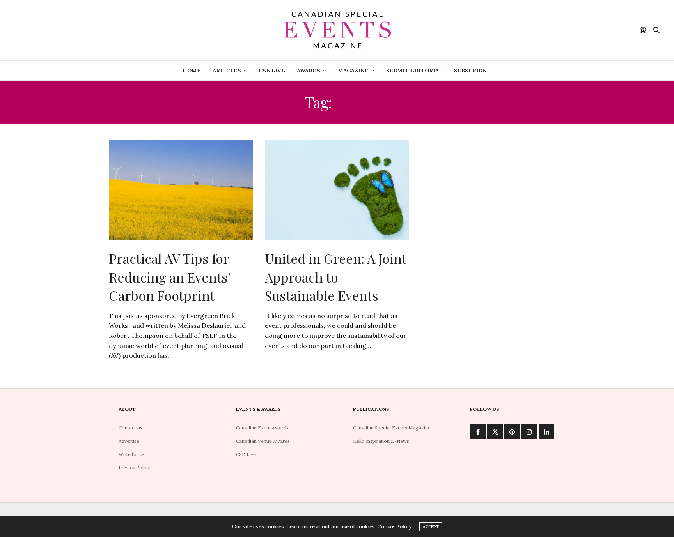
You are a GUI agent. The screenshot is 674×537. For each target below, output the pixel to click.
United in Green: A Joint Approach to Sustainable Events (335, 276)
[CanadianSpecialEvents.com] (337, 30)
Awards (308, 70)
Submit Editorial (414, 70)
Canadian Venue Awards (263, 441)
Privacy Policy (134, 467)
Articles (227, 70)
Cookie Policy (394, 526)
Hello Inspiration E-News (381, 441)
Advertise (129, 441)
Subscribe (470, 70)
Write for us (132, 454)
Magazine (353, 70)
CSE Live (272, 70)
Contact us (130, 428)
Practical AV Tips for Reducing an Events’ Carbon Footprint (170, 276)
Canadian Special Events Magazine (392, 428)
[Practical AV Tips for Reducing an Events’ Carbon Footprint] (181, 190)
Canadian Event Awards (262, 428)
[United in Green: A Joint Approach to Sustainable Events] (337, 190)
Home (192, 70)
